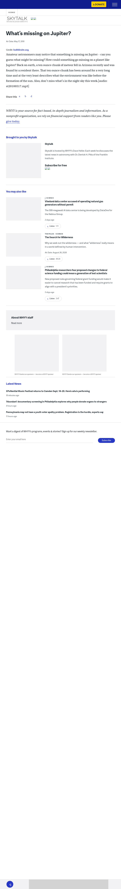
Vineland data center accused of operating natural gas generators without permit (74, 203)
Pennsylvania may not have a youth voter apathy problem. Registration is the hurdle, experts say (54, 412)
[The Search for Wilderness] (23, 246)
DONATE (99, 4)
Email (31, 96)
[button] (9, 884)
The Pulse (49, 234)
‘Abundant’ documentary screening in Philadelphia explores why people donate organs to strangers (56, 401)
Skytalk (49, 144)
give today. (13, 121)
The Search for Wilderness (59, 237)
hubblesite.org (21, 49)
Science (11, 12)
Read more (16, 323)
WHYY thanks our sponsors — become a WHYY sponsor (34, 374)
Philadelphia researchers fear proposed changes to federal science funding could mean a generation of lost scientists (76, 271)
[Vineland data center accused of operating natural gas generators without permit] (23, 211)
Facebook (19, 96)
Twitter (25, 96)
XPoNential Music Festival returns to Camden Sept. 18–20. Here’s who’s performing (48, 391)
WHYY (11, 4)
